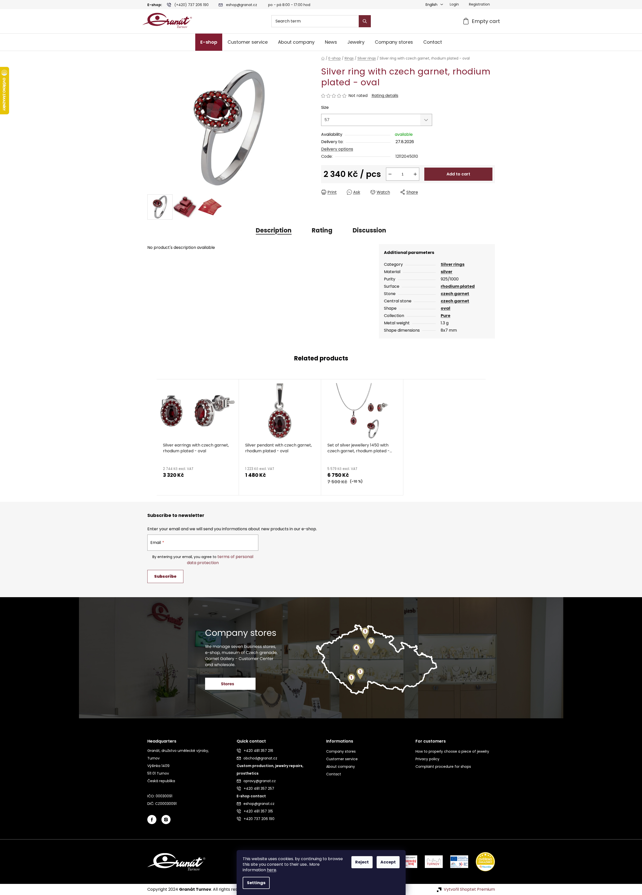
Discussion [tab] (369, 230)
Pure (445, 316)
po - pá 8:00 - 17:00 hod (289, 4)
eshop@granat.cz (241, 4)
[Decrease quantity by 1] (390, 174)
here (271, 870)
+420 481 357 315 (258, 811)
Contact (333, 774)
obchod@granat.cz (260, 758)
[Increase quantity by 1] (415, 174)
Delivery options (337, 149)
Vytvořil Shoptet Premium (469, 889)
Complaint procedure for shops (443, 766)
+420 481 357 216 (258, 750)
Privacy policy (427, 758)
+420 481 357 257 (259, 788)
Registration (479, 4)
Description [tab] (274, 230)
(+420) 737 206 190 (191, 4)
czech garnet (455, 294)
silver (446, 272)
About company (340, 766)
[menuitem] (208, 42)
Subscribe (165, 576)
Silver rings (452, 264)
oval (445, 308)
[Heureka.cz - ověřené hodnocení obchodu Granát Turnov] (481, 861)
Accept (388, 862)
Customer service (342, 758)
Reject (362, 862)
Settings (256, 883)
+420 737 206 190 (259, 818)
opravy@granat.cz (259, 780)
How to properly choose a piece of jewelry (452, 751)
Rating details (385, 95)
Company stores (341, 751)
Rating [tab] (322, 230)
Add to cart (458, 174)
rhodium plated (458, 286)
